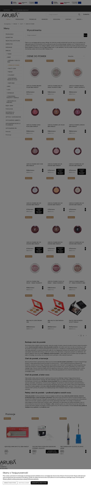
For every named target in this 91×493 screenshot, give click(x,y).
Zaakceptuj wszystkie (39, 482)
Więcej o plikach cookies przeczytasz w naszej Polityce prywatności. (21, 479)
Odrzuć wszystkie (10, 482)
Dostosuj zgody (24, 482)
